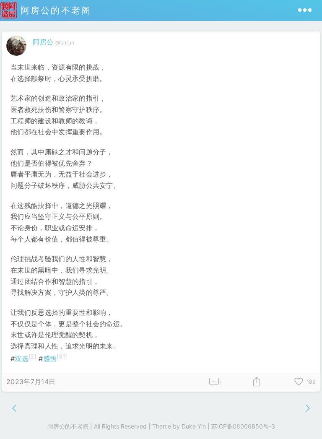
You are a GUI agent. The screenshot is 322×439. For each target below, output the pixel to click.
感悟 (50, 358)
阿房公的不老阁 (54, 10)
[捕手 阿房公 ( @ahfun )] (17, 57)
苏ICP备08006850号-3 (243, 426)
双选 (22, 358)
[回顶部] (302, 419)
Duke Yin (194, 426)
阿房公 (43, 42)
